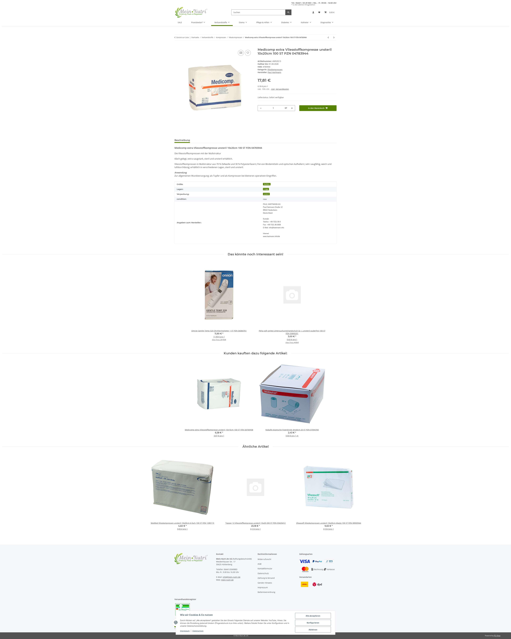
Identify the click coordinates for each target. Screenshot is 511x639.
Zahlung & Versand (266, 578)
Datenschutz (197, 631)
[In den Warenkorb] (176, 46)
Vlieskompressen (275, 69)
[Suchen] (288, 12)
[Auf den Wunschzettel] (248, 53)
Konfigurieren (313, 623)
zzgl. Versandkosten (280, 89)
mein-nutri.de (227, 580)
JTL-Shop (497, 635)
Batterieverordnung (266, 592)
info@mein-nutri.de (231, 577)
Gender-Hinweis (265, 583)
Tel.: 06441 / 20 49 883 (301, 3)
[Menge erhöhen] (292, 108)
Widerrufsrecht (264, 559)
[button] (313, 12)
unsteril (266, 194)
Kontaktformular (265, 568)
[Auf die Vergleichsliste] (241, 53)
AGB (259, 564)
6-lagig (266, 189)
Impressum (185, 631)
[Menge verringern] (261, 108)
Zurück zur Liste (182, 37)
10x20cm (267, 184)
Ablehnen (313, 629)
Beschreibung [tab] (182, 140)
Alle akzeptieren (313, 616)
